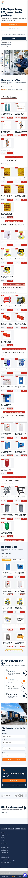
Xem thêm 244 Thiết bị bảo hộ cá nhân (13, 156)
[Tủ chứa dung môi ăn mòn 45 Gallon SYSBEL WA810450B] (7, 445)
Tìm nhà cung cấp (13, 24)
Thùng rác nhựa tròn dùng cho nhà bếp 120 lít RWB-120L (20, 515)
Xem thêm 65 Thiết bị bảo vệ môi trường (13, 540)
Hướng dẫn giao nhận (5, 850)
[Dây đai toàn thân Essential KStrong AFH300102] (7, 143)
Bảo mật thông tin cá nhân (6, 862)
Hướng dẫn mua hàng (5, 847)
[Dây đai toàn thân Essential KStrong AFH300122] (20, 125)
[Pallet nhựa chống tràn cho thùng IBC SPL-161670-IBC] (20, 636)
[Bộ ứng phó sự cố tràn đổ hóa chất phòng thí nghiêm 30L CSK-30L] (8, 619)
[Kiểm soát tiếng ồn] (3, 483)
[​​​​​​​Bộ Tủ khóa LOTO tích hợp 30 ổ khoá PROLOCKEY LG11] (20, 189)
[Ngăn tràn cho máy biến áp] (6, 292)
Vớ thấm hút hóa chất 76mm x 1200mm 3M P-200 (19, 625)
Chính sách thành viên (5, 855)
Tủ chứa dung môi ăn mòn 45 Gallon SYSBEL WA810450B (6, 452)
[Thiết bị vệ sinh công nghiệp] (12, 483)
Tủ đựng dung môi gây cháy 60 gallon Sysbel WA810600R (6, 470)
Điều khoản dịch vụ (4, 852)
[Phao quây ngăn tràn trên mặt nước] (5, 292)
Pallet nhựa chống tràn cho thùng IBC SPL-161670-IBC (20, 643)
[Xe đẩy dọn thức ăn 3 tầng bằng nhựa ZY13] (20, 490)
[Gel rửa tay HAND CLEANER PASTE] (7, 380)
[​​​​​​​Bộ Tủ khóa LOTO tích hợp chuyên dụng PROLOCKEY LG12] (7, 207)
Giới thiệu (2, 837)
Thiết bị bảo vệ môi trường (10, 480)
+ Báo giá (10, 594)
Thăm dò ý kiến (4, 842)
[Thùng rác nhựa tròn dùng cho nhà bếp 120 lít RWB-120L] (20, 508)
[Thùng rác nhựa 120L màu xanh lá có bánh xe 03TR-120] (7, 526)
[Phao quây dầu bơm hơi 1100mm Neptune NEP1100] (20, 317)
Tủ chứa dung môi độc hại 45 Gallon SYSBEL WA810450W (20, 434)
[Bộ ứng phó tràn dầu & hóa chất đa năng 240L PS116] (20, 601)
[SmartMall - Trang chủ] (2, 2)
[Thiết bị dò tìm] (1, 483)
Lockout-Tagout (4, 163)
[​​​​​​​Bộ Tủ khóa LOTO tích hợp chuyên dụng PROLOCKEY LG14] (20, 172)
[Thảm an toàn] (6, 483)
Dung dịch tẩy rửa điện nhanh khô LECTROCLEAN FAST (20, 387)
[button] (26, 796)
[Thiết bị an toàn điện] (10, 164)
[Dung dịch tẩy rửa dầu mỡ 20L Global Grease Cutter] (20, 363)
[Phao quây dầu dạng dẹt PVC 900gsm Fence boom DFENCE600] (7, 299)
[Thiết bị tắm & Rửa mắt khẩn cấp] (8, 483)
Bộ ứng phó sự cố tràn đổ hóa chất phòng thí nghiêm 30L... (7, 625)
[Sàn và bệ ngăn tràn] (12, 292)
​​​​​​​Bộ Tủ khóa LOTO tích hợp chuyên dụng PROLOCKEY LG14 (20, 179)
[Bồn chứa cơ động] (13, 292)
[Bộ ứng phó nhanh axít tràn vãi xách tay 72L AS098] (20, 252)
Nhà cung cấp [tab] (11, 89)
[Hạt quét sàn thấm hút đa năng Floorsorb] (8, 636)
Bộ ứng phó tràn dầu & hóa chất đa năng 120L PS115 (7, 608)
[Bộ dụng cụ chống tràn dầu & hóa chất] (3, 227)
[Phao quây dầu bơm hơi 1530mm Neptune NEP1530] (7, 317)
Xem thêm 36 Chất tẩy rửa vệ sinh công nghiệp (13, 412)
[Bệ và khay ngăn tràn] (1, 292)
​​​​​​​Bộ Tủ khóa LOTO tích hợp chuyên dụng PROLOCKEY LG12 (6, 214)
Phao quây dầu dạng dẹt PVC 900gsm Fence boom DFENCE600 (6, 307)
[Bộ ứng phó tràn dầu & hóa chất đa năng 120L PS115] (8, 601)
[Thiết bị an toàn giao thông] (8, 164)
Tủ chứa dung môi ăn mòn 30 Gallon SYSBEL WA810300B (20, 452)
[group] (7, 795)
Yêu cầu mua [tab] (19, 89)
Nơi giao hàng (5, 739)
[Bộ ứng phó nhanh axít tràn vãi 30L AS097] (7, 270)
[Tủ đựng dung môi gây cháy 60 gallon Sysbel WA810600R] (7, 463)
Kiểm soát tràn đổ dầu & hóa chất (12, 225)
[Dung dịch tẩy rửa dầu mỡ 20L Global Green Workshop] (7, 363)
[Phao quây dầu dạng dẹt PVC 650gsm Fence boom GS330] (20, 299)
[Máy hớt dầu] (15, 292)
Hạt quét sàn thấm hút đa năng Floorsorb (7, 643)
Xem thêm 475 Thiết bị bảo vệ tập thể (14, 221)
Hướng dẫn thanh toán (5, 849)
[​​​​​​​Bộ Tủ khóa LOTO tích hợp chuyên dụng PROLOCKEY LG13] (7, 189)
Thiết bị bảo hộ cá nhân (9, 97)
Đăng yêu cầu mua (13, 28)
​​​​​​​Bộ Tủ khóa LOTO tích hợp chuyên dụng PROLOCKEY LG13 (6, 196)
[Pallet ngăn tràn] (10, 292)
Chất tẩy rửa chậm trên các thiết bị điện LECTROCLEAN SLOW (6, 405)
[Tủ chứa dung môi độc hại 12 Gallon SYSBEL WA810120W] (7, 427)
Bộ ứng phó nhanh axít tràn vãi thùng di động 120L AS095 (7, 260)
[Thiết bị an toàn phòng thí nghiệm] (10, 483)
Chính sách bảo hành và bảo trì (6, 859)
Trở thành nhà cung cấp (14, 785)
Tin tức (2, 835)
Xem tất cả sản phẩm (5, 553)
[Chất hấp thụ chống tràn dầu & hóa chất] (1, 227)
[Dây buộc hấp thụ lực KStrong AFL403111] (7, 125)
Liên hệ (2, 840)
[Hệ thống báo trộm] (12, 164)
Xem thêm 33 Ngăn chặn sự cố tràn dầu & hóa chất (13, 349)
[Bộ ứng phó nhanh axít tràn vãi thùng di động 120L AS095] (7, 252)
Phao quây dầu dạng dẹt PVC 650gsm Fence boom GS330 (20, 307)
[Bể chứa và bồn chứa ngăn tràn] (8, 292)
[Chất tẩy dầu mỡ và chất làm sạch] (5, 355)
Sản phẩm (5, 556)
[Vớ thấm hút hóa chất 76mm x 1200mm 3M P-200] (20, 619)
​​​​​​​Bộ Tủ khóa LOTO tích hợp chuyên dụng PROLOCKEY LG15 (6, 179)
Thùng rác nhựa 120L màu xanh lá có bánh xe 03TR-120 (6, 533)
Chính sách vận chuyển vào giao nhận (8, 860)
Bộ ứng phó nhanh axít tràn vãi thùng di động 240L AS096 (20, 242)
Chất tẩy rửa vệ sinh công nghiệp (12, 352)
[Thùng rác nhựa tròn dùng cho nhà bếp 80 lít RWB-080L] (7, 508)
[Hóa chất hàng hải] (1, 355)
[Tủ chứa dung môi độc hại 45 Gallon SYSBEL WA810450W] (20, 427)
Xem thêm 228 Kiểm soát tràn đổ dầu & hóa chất (13, 284)
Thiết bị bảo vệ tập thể (8, 160)
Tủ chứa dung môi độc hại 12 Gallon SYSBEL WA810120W (6, 434)
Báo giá (10, 117)
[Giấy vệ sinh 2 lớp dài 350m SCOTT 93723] (7, 235)
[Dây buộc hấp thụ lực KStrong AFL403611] (20, 107)
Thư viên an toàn (4, 843)
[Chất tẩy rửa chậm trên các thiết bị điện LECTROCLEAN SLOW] (7, 398)
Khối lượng (4, 752)
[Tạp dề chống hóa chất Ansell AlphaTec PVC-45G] (7, 107)
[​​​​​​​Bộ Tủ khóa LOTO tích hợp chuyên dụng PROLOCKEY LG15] (7, 172)
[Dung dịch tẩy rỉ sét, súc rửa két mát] (3, 355)
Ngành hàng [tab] (4, 89)
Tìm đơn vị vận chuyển (13, 759)
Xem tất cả (3, 812)
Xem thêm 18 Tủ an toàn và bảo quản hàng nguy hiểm (13, 477)
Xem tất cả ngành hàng (6, 86)
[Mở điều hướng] (25, 2)
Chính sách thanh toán (5, 857)
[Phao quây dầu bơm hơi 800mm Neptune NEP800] (7, 335)
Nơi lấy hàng (4, 733)
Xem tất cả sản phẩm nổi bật (13, 650)
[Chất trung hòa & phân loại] (6, 227)
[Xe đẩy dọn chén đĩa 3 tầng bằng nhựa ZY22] (7, 490)
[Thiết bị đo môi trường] (5, 483)
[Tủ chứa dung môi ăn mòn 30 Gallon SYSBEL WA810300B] (20, 445)
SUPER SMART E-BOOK (5, 834)
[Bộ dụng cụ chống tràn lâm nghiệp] (5, 227)
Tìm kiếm (14, 38)
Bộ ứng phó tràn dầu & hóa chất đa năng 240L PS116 (19, 608)
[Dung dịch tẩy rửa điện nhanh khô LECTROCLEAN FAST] (20, 380)
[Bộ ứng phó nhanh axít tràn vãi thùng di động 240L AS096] (20, 235)
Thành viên (3, 838)
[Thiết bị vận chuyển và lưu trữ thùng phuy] (3, 292)
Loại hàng (4, 746)
